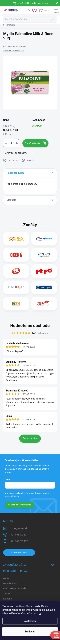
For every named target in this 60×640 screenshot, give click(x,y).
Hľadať (53, 19)
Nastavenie (30, 621)
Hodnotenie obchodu (30, 325)
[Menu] (56, 10)
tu (40, 613)
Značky (6, 593)
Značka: (13, 50)
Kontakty (7, 598)
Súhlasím (30, 631)
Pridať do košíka (32, 143)
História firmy (10, 583)
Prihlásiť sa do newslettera (19, 505)
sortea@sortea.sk (18, 528)
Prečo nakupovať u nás (14, 588)
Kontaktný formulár (19, 552)
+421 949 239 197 (19, 541)
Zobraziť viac (30, 438)
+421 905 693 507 (19, 534)
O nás (6, 578)
